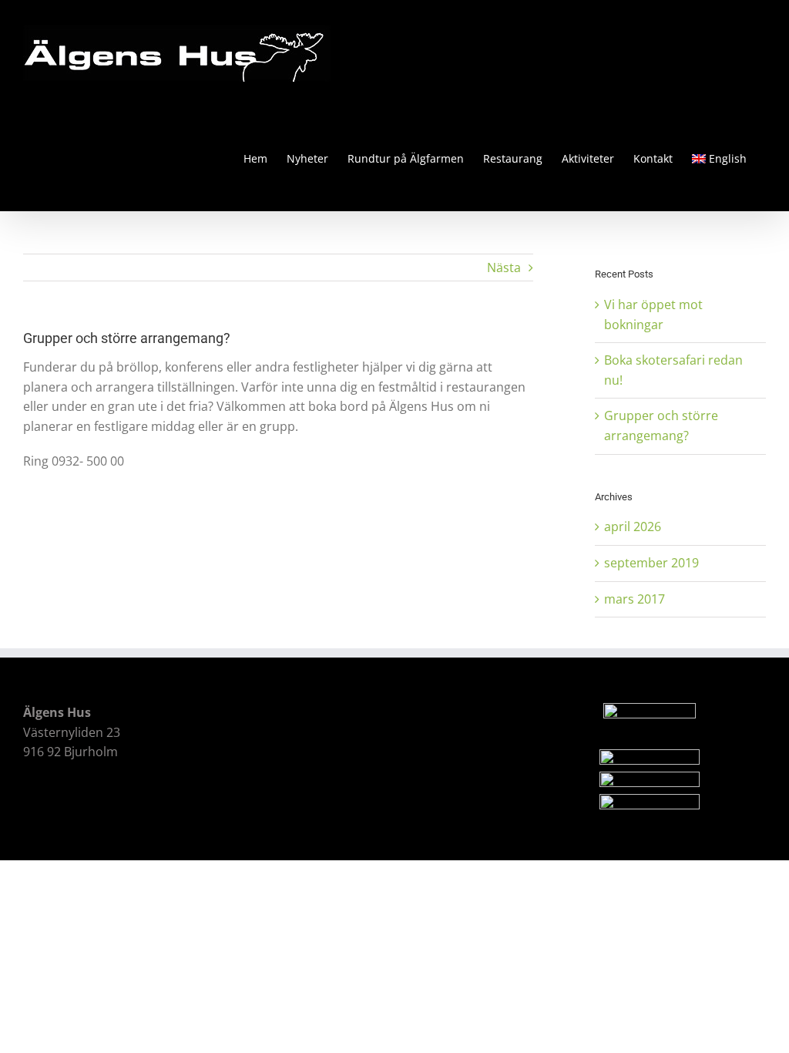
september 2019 (651, 562)
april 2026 (632, 526)
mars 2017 (634, 598)
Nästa (504, 267)
